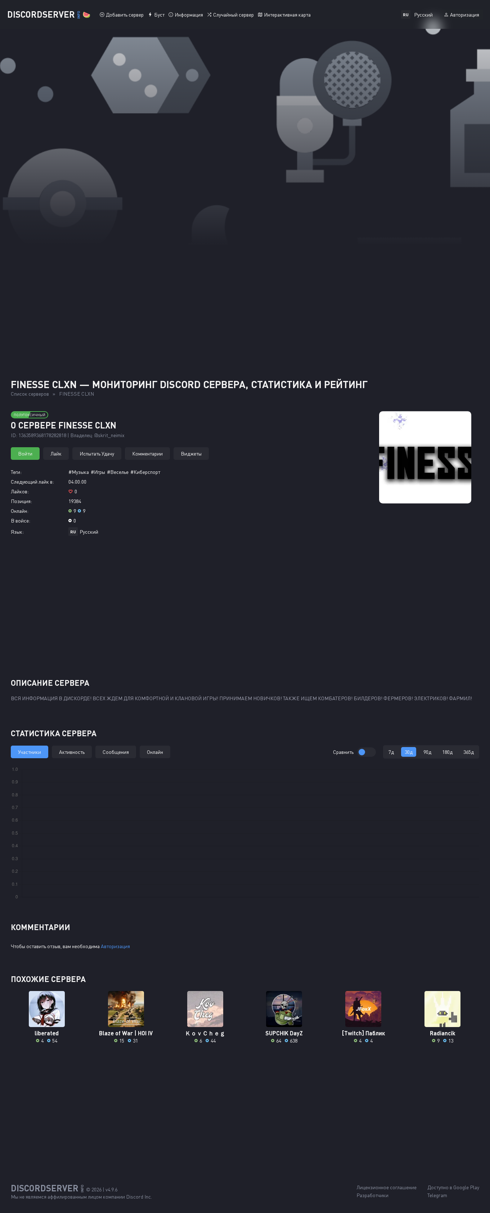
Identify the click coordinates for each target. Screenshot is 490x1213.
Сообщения (116, 752)
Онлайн (155, 752)
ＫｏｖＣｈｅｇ (205, 1033)
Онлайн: (19, 511)
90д (427, 752)
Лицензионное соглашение (386, 1187)
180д (447, 752)
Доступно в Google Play (453, 1187)
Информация (189, 15)
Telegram (437, 1195)
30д (409, 752)
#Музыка (78, 472)
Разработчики (372, 1195)
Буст (159, 15)
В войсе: (20, 520)
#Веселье (118, 472)
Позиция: (21, 501)
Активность (72, 752)
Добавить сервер (125, 15)
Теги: (16, 472)
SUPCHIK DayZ (284, 1033)
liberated (47, 1033)
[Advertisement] (245, 299)
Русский (89, 532)
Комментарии (147, 453)
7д (391, 752)
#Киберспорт (145, 472)
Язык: (17, 532)
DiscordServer (48, 14)
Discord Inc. (139, 1197)
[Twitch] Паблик (363, 1033)
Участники (29, 752)
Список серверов (30, 394)
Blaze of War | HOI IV (126, 1033)
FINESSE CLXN (76, 394)
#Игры (98, 472)
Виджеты (191, 453)
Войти (25, 453)
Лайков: (20, 491)
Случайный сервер (233, 15)
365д (468, 752)
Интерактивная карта (287, 15)
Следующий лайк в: (32, 482)
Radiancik (442, 1033)
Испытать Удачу (97, 453)
